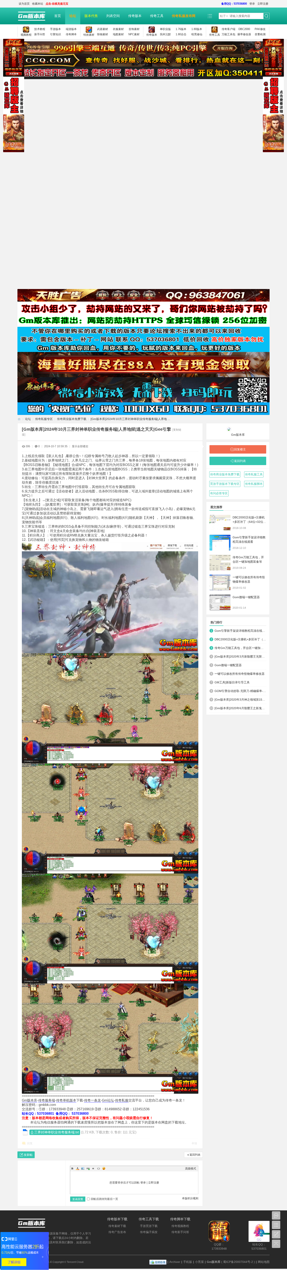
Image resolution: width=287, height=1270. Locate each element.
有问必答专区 (219, 493)
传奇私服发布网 (183, 16)
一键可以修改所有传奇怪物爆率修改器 (240, 673)
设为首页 (24, 3)
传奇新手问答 (180, 1232)
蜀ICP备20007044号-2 (238, 1261)
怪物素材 (102, 34)
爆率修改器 (244, 34)
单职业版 (165, 29)
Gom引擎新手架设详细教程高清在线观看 (240, 630)
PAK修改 (260, 29)
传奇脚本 (71, 34)
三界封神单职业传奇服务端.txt (56, 1132)
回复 (30, 1143)
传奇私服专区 (44, 419)
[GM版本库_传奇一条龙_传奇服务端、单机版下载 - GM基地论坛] (33, 16)
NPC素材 (134, 34)
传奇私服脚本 (254, 483)
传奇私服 (121, 1100)
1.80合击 (181, 34)
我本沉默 (165, 34)
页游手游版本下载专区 (225, 483)
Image (83, 1168)
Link (88, 1168)
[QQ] (157, 1261)
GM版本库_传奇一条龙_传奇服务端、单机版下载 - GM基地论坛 (19, 419)
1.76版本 (181, 29)
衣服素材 (118, 29)
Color (77, 1168)
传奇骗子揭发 (149, 1232)
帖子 (223, 16)
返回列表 (195, 1154)
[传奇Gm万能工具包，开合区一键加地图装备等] (219, 562)
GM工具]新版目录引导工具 (232, 682)
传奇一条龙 (92, 1100)
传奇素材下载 (117, 1226)
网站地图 (264, 1261)
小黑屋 (199, 1261)
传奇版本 (135, 16)
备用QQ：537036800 (234, 3)
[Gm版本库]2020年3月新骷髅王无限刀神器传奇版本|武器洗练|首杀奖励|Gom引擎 (240, 656)
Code (98, 1168)
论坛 (72, 16)
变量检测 (260, 34)
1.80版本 (196, 29)
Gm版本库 (29, 1100)
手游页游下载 (149, 1226)
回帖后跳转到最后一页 (104, 1199)
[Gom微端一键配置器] (219, 602)
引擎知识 (55, 34)
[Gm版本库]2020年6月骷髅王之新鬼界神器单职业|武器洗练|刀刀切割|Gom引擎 (240, 708)
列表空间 (113, 16)
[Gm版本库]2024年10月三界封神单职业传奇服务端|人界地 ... (130, 419)
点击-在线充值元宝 (57, 3)
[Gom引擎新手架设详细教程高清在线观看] (219, 543)
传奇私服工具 (254, 474)
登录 (252, 3)
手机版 (187, 1261)
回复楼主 (240, 449)
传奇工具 (156, 16)
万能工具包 (228, 34)
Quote (93, 1168)
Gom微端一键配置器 (246, 597)
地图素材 (118, 34)
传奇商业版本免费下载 (71, 419)
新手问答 (39, 34)
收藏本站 (37, 3)
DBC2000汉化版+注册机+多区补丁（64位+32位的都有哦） (249, 522)
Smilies (104, 1168)
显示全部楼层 (80, 446)
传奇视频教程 (180, 1226)
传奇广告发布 (117, 1232)
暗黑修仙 (196, 34)
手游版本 (55, 29)
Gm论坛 (108, 1100)
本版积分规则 (190, 1198)
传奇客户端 (228, 29)
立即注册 (262, 3)
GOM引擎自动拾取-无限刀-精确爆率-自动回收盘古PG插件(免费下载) (240, 691)
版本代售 (91, 16)
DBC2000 (244, 29)
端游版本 (71, 29)
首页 (57, 16)
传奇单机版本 (66, 1100)
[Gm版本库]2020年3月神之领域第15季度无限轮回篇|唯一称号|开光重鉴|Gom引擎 (240, 699)
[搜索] (266, 16)
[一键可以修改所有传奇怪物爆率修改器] (219, 582)
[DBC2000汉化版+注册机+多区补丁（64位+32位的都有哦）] (219, 523)
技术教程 (39, 29)
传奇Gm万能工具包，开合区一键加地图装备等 (240, 648)
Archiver (174, 1261)
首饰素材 (134, 29)
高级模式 (190, 1168)
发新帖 (28, 1154)
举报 (194, 1143)
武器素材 (102, 29)
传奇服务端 (46, 1100)
